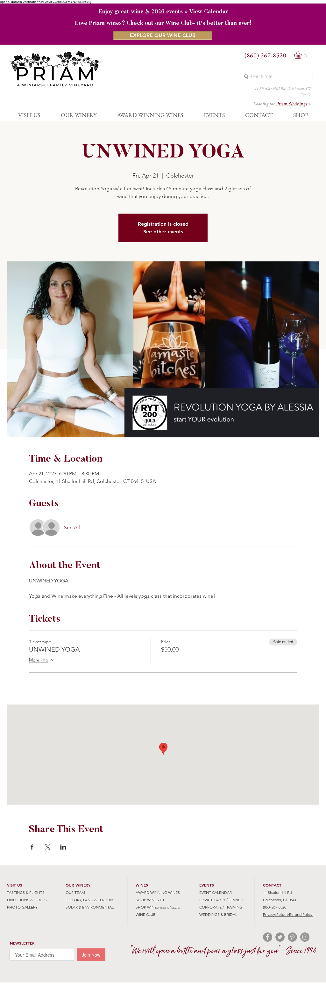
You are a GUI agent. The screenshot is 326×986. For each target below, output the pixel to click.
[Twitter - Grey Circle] (280, 937)
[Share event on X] (48, 847)
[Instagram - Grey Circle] (304, 937)
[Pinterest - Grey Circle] (292, 937)
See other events (163, 232)
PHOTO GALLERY (22, 907)
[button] (302, 55)
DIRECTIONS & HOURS (27, 899)
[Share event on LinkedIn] (63, 847)
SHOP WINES (147, 907)
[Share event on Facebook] (32, 847)
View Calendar (208, 12)
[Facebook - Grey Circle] (267, 937)
